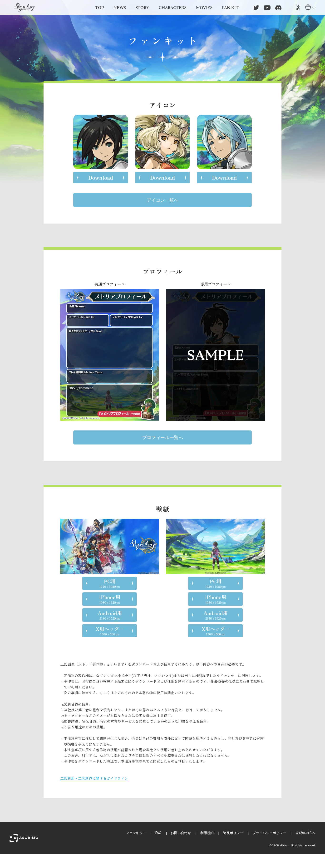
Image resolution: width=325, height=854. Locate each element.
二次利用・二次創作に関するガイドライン (94, 778)
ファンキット (136, 833)
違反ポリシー (233, 833)
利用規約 (207, 833)
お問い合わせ (181, 833)
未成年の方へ (305, 833)
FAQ (158, 833)
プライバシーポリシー (269, 833)
